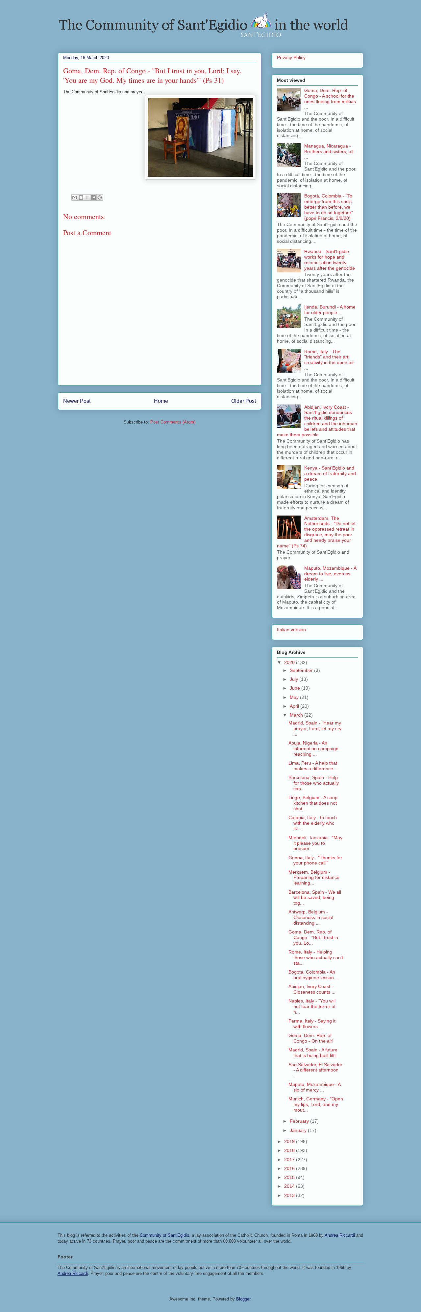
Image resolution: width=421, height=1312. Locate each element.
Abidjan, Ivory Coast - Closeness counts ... (311, 989)
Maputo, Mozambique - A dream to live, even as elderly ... (330, 573)
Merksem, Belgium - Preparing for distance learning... (313, 877)
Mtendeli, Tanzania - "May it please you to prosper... (315, 843)
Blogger (243, 1299)
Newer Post (76, 401)
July (294, 679)
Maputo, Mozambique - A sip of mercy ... (314, 1087)
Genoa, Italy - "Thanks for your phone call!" (315, 860)
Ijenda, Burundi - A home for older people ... (330, 309)
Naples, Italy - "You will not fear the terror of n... (311, 1006)
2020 (290, 662)
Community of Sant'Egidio (164, 1235)
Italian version (291, 629)
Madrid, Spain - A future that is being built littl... (313, 1052)
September (302, 670)
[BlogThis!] (81, 197)
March (297, 715)
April (295, 706)
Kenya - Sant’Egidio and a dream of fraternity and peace (330, 473)
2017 (290, 1159)
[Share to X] (87, 197)
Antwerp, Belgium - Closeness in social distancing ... (310, 917)
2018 (290, 1150)
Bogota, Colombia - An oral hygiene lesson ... (313, 974)
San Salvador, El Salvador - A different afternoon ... (315, 1070)
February (300, 1121)
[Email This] (74, 197)
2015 (290, 1177)
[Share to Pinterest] (99, 197)
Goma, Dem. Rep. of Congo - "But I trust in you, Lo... (313, 937)
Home (161, 401)
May (295, 697)
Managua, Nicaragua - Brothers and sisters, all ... (328, 151)
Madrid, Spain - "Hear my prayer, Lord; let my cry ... (314, 728)
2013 (290, 1195)
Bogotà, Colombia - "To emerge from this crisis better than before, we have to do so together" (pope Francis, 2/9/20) (328, 206)
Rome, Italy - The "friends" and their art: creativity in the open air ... (329, 360)
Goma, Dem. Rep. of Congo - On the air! (311, 1038)
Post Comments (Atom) (172, 422)
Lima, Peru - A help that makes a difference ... (313, 765)
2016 (290, 1168)
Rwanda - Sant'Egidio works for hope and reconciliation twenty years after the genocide (329, 259)
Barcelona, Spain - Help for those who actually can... (313, 783)
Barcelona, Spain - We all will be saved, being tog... (314, 897)
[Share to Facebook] (93, 197)
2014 (290, 1186)
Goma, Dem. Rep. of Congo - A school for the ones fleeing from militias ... (330, 98)
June (295, 688)
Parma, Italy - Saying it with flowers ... (311, 1023)
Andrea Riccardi (340, 1235)
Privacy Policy (291, 57)
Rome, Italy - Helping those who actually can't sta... (315, 957)
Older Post (243, 401)
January (299, 1130)
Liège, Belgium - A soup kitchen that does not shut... (312, 803)
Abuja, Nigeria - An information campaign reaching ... (313, 748)
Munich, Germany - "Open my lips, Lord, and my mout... (315, 1104)
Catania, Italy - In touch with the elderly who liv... (312, 823)
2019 (290, 1141)
